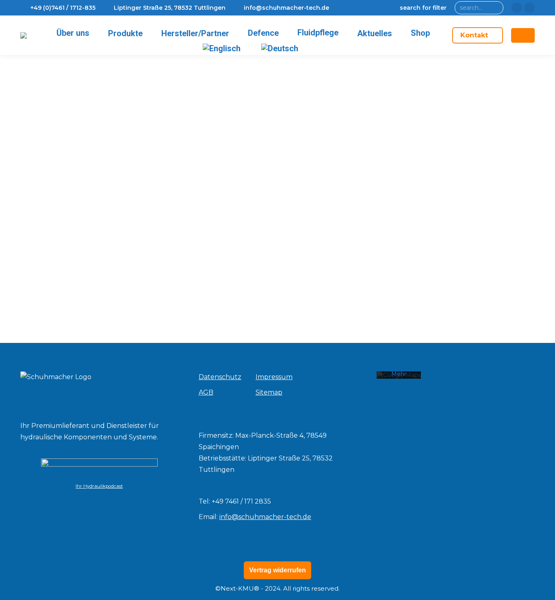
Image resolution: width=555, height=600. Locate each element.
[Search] (495, 7)
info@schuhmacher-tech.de (265, 517)
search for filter (423, 7)
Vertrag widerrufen (277, 570)
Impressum (274, 377)
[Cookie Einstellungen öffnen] (18, 589)
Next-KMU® (240, 588)
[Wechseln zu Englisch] (223, 48)
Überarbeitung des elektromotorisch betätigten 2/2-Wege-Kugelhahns (172, 254)
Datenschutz (220, 377)
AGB (206, 392)
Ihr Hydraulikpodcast (99, 486)
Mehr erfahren (399, 377)
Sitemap (269, 392)
